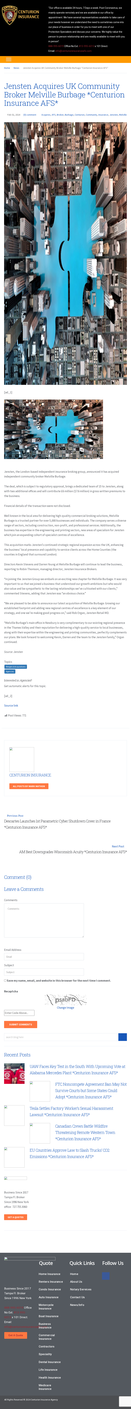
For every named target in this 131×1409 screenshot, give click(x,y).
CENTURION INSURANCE (30, 775)
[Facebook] (106, 1276)
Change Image (65, 1007)
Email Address (12, 950)
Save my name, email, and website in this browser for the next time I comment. (59, 980)
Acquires (45, 114)
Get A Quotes (16, 1217)
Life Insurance (48, 1369)
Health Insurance (50, 1377)
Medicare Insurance (45, 1387)
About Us (76, 1281)
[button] (15, 1335)
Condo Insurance (50, 1289)
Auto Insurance (49, 1297)
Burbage (69, 114)
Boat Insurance (49, 1316)
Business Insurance (45, 1325)
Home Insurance (50, 1274)
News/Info (77, 1305)
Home (7, 67)
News (16, 67)
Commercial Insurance (47, 1336)
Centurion (80, 114)
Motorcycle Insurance (46, 1306)
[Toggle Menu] (8, 59)
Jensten (114, 114)
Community (91, 114)
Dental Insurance (50, 1362)
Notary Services (80, 1289)
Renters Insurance (51, 1281)
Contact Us (77, 1297)
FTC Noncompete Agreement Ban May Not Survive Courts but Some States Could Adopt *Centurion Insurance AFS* (91, 1090)
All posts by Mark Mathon (29, 786)
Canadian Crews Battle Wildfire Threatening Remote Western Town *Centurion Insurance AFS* (85, 1132)
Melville (123, 114)
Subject (9, 965)
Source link (11, 705)
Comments (10, 900)
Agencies (10, 671)
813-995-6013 (86, 46)
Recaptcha (11, 991)
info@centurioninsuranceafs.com (73, 51)
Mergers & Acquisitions (15, 666)
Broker (60, 114)
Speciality (45, 1354)
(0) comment (29, 114)
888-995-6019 (56, 46)
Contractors (47, 1346)
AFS (54, 114)
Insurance (103, 114)
